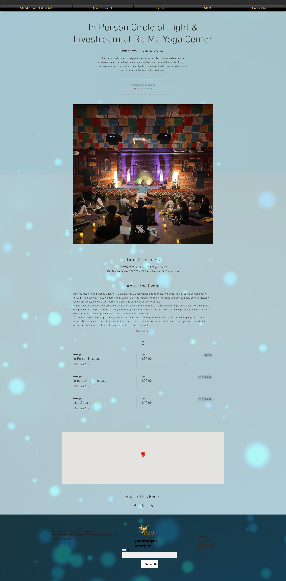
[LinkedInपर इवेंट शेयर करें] (151, 505)
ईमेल (124, 550)
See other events (143, 88)
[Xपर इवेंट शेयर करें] (143, 505)
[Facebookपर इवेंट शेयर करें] (135, 505)
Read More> (143, 331)
